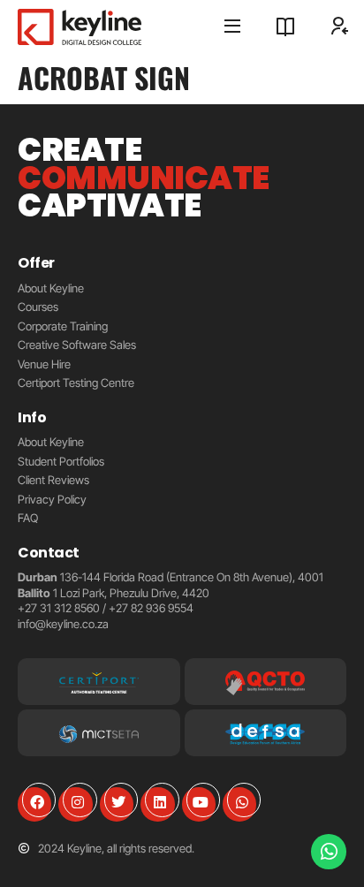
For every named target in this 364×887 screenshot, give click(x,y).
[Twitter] (116, 804)
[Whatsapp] (239, 804)
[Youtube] (199, 804)
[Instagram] (75, 804)
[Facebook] (34, 804)
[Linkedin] (157, 804)
